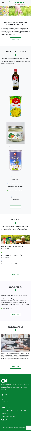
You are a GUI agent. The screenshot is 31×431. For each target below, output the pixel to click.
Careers (4, 404)
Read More (15, 39)
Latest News (5, 398)
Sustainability (5, 402)
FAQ (3, 400)
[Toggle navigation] (3, 2)
